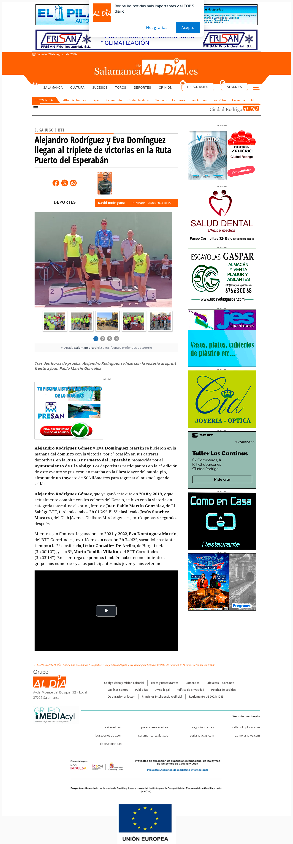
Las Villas (219, 100)
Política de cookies (223, 690)
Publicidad (141, 690)
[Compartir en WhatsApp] (73, 182)
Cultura (77, 87)
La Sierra (178, 100)
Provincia (44, 100)
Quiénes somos (118, 690)
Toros (120, 87)
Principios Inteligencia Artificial (162, 697)
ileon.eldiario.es (111, 744)
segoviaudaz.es (203, 727)
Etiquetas (213, 683)
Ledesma (238, 100)
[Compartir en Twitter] (64, 182)
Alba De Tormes (74, 100)
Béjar (95, 100)
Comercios (193, 683)
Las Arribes (199, 100)
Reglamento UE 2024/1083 (206, 697)
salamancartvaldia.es (153, 735)
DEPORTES (65, 202)
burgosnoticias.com (108, 735)
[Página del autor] (105, 183)
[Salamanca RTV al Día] (146, 67)
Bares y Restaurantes (165, 683)
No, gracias (157, 27)
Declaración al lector (121, 697)
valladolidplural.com (246, 727)
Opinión (165, 87)
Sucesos (100, 87)
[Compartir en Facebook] (56, 182)
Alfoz (254, 100)
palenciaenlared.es (154, 727)
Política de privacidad (190, 690)
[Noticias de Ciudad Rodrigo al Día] (230, 109)
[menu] (256, 88)
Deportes (142, 87)
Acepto (188, 27)
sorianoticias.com (202, 735)
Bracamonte (113, 100)
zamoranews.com (247, 735)
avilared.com (113, 727)
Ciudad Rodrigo (138, 100)
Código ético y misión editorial (124, 683)
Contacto (228, 683)
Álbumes (234, 87)
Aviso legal (162, 690)
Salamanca (53, 87)
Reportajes (197, 87)
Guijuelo (160, 100)
